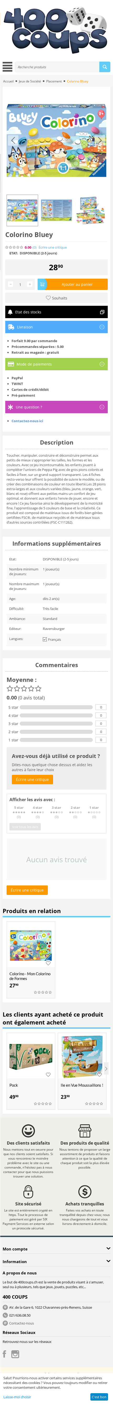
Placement (54, 81)
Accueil (8, 81)
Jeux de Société (30, 81)
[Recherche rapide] (104, 67)
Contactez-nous (21, 1323)
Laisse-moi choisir (17, 1397)
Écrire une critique (53, 247)
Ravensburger (54, 628)
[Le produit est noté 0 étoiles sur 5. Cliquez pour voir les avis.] (14, 247)
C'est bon (99, 1397)
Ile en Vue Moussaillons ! (82, 1085)
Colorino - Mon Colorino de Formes (29, 976)
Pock (13, 1085)
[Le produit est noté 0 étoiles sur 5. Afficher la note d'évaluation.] (43, 992)
